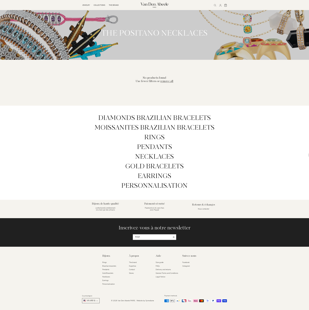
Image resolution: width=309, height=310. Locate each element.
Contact (132, 270)
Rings (154, 138)
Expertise (132, 266)
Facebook (186, 262)
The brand (133, 262)
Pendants (154, 147)
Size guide (160, 262)
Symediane (150, 301)
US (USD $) (91, 300)
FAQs (158, 266)
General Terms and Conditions (167, 273)
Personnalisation (154, 186)
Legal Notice (160, 277)
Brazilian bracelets (109, 266)
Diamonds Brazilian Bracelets (154, 118)
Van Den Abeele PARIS (126, 301)
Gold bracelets (154, 167)
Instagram (186, 266)
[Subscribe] (173, 237)
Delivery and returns (163, 270)
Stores (131, 273)
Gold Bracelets (107, 273)
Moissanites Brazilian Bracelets (155, 128)
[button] (86, 5)
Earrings (154, 176)
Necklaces (154, 157)
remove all (166, 81)
